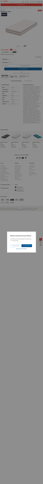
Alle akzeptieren (26, 245)
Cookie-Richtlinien (15, 240)
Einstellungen (16, 245)
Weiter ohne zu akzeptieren (21, 248)
